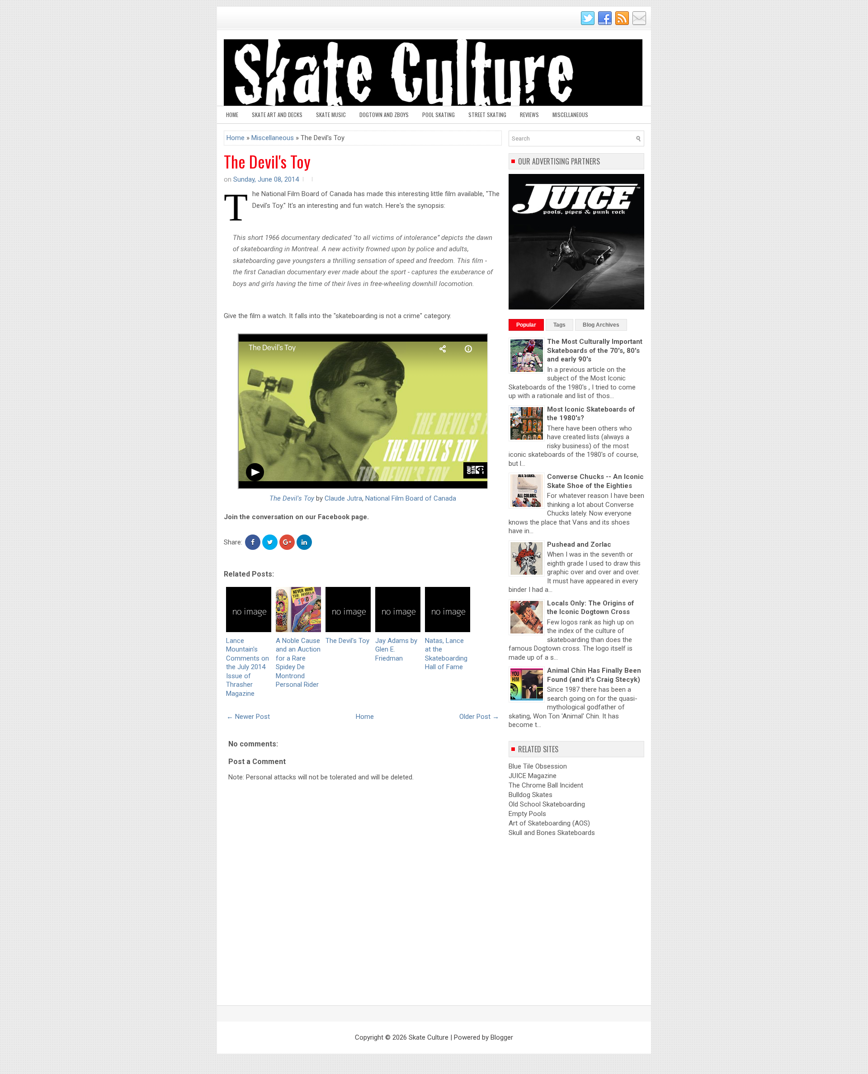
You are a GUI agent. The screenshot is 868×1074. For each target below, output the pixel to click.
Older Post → (479, 717)
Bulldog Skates (530, 795)
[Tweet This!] (270, 542)
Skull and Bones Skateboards (552, 833)
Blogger (502, 1037)
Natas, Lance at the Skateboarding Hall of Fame (446, 654)
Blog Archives (601, 325)
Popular (526, 325)
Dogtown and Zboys (384, 114)
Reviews (529, 114)
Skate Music (331, 114)
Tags (559, 325)
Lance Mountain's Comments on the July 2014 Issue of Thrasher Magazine (247, 667)
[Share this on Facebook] (252, 542)
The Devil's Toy (267, 161)
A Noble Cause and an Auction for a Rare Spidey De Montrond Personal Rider (298, 663)
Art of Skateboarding (540, 823)
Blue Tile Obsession (538, 766)
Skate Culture (428, 1037)
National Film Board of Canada (410, 498)
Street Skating (487, 114)
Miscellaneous (570, 114)
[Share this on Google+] (287, 542)
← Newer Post (248, 717)
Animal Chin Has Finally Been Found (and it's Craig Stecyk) (594, 675)
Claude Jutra (343, 498)
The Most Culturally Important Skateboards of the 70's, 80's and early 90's (594, 350)
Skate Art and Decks (277, 114)
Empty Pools (527, 814)
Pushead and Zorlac (579, 544)
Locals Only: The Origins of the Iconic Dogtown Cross (590, 607)
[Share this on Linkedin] (304, 542)
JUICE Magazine (533, 776)
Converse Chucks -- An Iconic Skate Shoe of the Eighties (595, 481)
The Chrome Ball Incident (546, 785)
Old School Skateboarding (547, 804)
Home (232, 114)
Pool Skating (438, 114)
